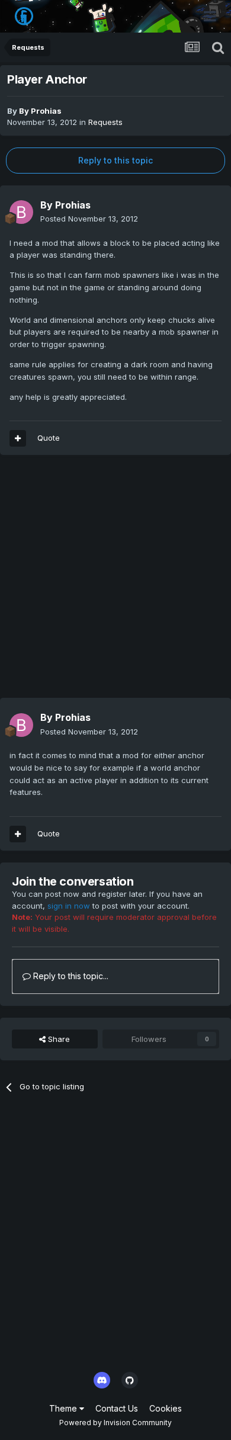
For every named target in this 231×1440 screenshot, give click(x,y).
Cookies (165, 1408)
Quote (48, 437)
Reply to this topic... (69, 976)
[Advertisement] (115, 582)
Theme (64, 1408)
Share (58, 1039)
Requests (105, 122)
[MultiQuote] (17, 438)
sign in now (68, 905)
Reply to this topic (115, 160)
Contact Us (116, 1408)
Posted (89, 218)
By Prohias (40, 111)
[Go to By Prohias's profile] (21, 212)
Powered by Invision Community (115, 1422)
